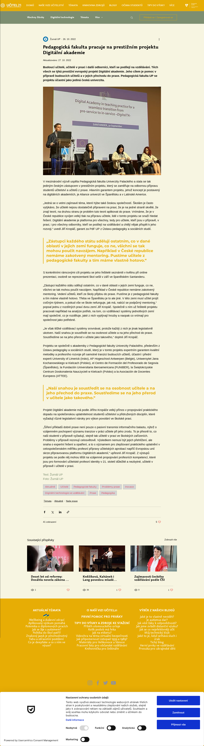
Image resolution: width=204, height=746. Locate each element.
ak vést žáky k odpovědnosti (156, 623)
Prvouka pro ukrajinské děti (157, 648)
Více (97, 17)
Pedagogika (108, 493)
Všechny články (35, 17)
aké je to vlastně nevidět (157, 616)
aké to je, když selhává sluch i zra (157, 638)
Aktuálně (50, 486)
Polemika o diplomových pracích (47, 626)
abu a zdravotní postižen (46, 639)
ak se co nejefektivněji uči (156, 629)
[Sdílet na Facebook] (44, 512)
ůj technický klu (157, 632)
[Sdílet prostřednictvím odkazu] (67, 512)
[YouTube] (113, 683)
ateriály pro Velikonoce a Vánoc (102, 642)
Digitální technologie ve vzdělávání (64, 493)
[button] (131, 17)
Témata (84, 17)
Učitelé (64, 486)
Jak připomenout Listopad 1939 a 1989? (101, 639)
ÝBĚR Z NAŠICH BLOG (156, 610)
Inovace (129, 486)
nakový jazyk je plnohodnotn (47, 636)
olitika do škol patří (47, 632)
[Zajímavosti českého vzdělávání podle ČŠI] (154, 558)
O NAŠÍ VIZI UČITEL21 (102, 610)
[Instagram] (90, 683)
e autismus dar (156, 620)
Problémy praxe (111, 486)
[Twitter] (105, 683)
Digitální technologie (62, 17)
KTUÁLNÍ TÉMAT (47, 610)
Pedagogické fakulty (85, 486)
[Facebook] (98, 683)
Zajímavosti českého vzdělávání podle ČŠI (149, 578)
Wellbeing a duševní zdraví (46, 620)
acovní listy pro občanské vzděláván (103, 645)
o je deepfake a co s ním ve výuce (47, 644)
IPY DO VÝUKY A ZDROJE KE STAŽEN (102, 623)
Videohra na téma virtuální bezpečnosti (102, 636)
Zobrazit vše (170, 539)
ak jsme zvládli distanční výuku (157, 626)
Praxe (93, 493)
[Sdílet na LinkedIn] (60, 512)
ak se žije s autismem (46, 629)
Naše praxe (72, 501)
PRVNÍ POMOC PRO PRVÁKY (102, 616)
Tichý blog (157, 642)
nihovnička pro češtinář (102, 648)
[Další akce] (159, 39)
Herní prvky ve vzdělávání (157, 645)
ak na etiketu (101, 632)
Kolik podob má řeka (102, 629)
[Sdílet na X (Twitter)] (52, 512)
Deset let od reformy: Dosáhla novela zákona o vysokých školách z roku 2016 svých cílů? (49, 578)
